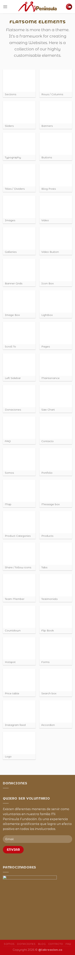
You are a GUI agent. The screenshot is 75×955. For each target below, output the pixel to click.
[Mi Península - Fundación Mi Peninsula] (37, 7)
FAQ (68, 943)
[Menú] (5, 6)
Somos (9, 943)
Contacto (55, 943)
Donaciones (26, 943)
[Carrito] (69, 7)
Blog (42, 943)
